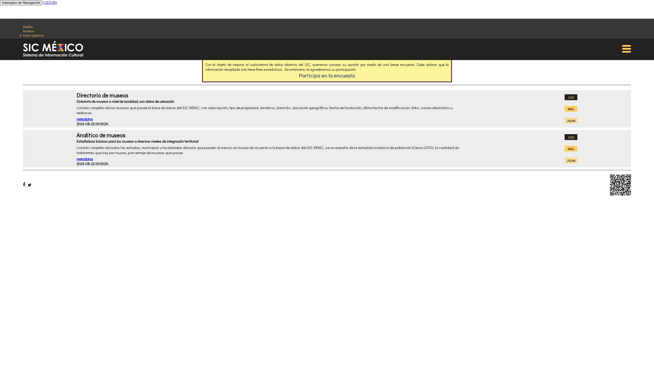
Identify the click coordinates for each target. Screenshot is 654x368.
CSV (571, 97)
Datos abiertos (33, 35)
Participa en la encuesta (327, 75)
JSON (571, 120)
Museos (28, 31)
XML (571, 109)
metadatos (85, 119)
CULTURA (50, 2)
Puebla (28, 26)
